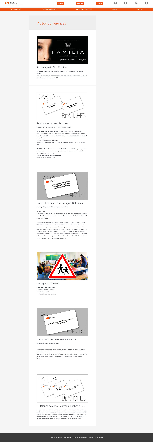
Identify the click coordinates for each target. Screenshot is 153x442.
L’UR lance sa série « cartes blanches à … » (61, 405)
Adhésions (59, 437)
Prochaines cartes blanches (52, 123)
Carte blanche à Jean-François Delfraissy (60, 203)
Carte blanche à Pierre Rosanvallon (56, 339)
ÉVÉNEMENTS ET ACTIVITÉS (84, 9)
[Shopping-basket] (125, 3)
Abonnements (67, 437)
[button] (115, 3)
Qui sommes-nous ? (16, 9)
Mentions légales (82, 437)
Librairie (114, 9)
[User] (146, 3)
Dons (74, 437)
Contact (139, 9)
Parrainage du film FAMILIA (52, 67)
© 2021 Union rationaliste (96, 437)
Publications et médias (49, 9)
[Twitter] (136, 3)
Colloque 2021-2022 (48, 283)
